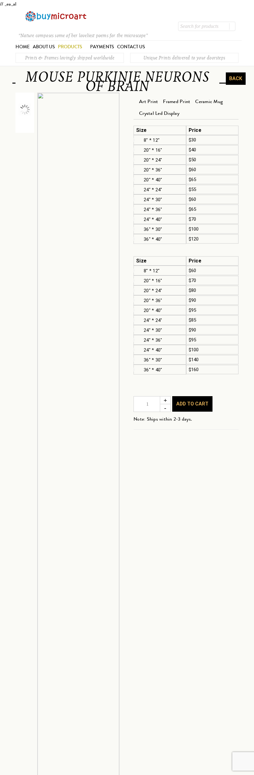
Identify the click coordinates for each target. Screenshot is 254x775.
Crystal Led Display (159, 113)
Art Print (148, 101)
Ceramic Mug (209, 101)
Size (141, 130)
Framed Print (176, 101)
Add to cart (192, 404)
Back (235, 78)
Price (195, 130)
